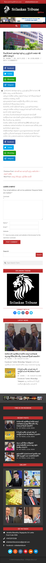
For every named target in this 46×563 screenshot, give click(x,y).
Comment (6, 197)
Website (5, 231)
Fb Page (25, 26)
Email (5, 227)
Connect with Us (23, 309)
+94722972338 (11, 538)
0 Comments (12, 60)
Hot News (22, 428)
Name (5, 223)
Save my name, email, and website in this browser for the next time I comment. (21, 236)
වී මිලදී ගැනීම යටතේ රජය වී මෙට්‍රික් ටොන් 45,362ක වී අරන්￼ (29, 371)
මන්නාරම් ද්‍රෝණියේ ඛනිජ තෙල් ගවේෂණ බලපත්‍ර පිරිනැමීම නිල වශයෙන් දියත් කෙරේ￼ (27, 424)
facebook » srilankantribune (16, 545)
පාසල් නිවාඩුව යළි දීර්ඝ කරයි (21, 177)
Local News (34, 58)
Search (6, 251)
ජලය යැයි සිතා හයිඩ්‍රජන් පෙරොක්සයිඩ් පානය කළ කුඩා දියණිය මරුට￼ (27, 445)
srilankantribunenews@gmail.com (18, 542)
